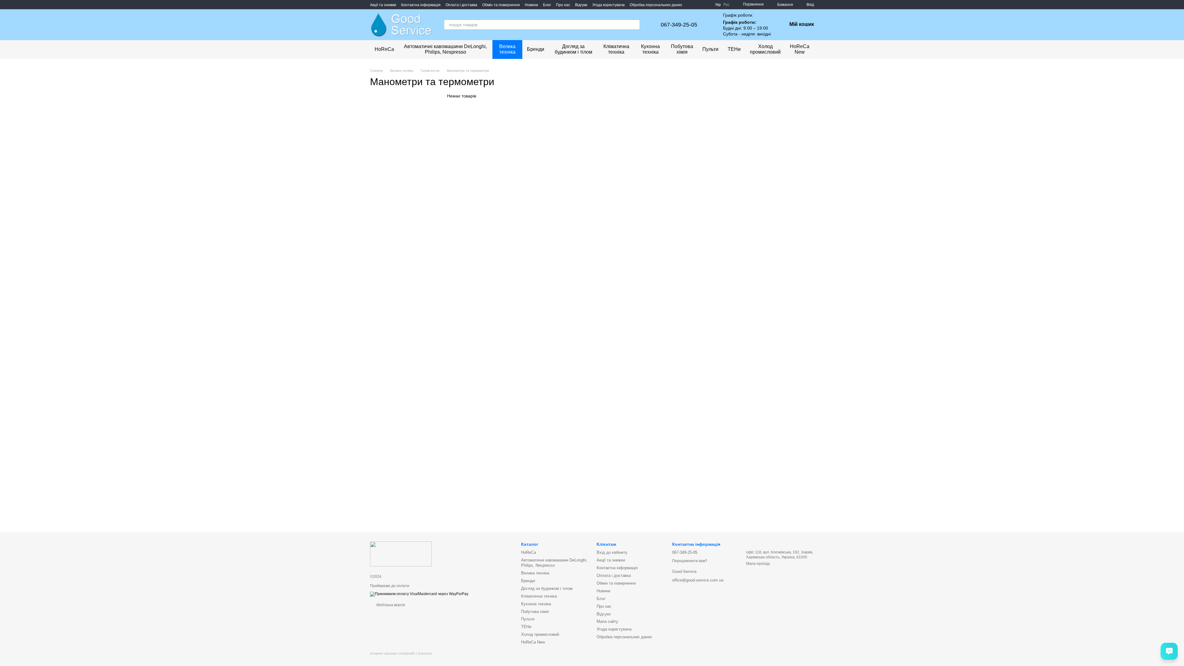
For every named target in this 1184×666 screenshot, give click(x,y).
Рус (726, 4)
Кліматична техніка (616, 49)
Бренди (535, 49)
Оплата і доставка (461, 5)
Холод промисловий (765, 49)
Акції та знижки (383, 5)
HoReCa (384, 49)
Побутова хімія (682, 49)
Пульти (710, 49)
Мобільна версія (390, 605)
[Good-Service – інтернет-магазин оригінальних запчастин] (401, 554)
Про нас (563, 5)
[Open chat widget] (1169, 651)
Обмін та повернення (501, 5)
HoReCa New (799, 49)
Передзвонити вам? (689, 561)
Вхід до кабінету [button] (612, 552)
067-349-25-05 (679, 24)
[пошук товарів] (635, 25)
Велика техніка (507, 49)
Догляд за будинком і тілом (573, 49)
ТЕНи (734, 49)
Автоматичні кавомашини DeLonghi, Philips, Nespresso (445, 49)
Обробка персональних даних (656, 5)
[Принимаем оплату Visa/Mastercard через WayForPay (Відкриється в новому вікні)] (419, 594)
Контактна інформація (421, 5)
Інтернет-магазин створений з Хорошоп (401, 653)
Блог (547, 5)
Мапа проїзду (758, 563)
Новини (531, 5)
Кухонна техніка (650, 49)
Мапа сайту (607, 621)
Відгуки (581, 5)
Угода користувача (608, 5)
